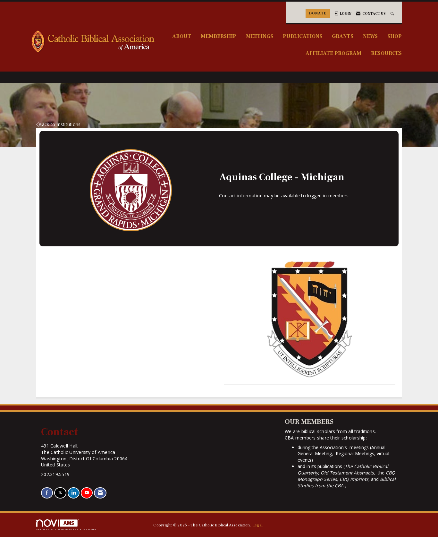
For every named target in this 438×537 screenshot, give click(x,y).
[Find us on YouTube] (87, 493)
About (181, 36)
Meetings (259, 36)
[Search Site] (393, 13)
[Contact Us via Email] (100, 493)
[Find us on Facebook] (47, 493)
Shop (394, 36)
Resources (386, 53)
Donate (317, 13)
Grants (342, 36)
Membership (218, 36)
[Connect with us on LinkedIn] (74, 493)
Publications (302, 36)
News (370, 36)
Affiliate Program (333, 53)
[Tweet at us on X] (60, 493)
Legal (257, 525)
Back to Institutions (59, 124)
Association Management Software (66, 529)
